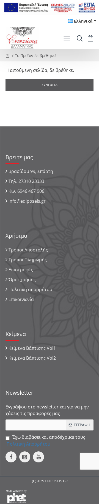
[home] (7, 55)
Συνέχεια (49, 84)
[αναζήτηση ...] (78, 38)
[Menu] (67, 38)
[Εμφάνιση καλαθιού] (91, 38)
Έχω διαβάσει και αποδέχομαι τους (46, 440)
